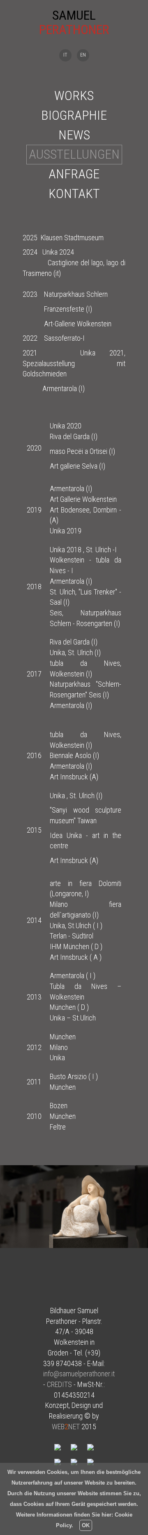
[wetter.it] (75, 1446)
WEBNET (66, 1426)
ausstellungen (74, 154)
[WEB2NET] (58, 1446)
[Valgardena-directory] (90, 1446)
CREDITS (59, 1384)
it (65, 55)
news (74, 135)
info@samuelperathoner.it (79, 1373)
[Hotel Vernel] (58, 1461)
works (74, 95)
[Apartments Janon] (90, 1461)
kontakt (74, 193)
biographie (74, 115)
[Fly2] (75, 1461)
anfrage (74, 174)
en (83, 55)
